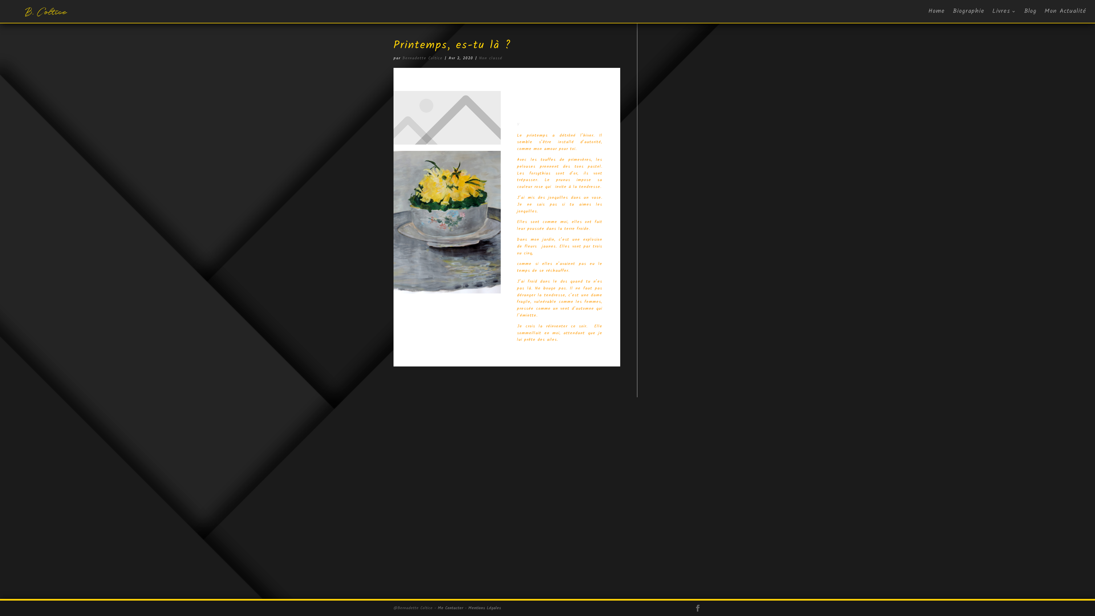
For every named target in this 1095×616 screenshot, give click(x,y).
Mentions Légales (484, 608)
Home (936, 12)
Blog (1030, 12)
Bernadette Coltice (422, 58)
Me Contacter (450, 608)
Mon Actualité (1065, 12)
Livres (1001, 12)
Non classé (490, 58)
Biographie (968, 12)
